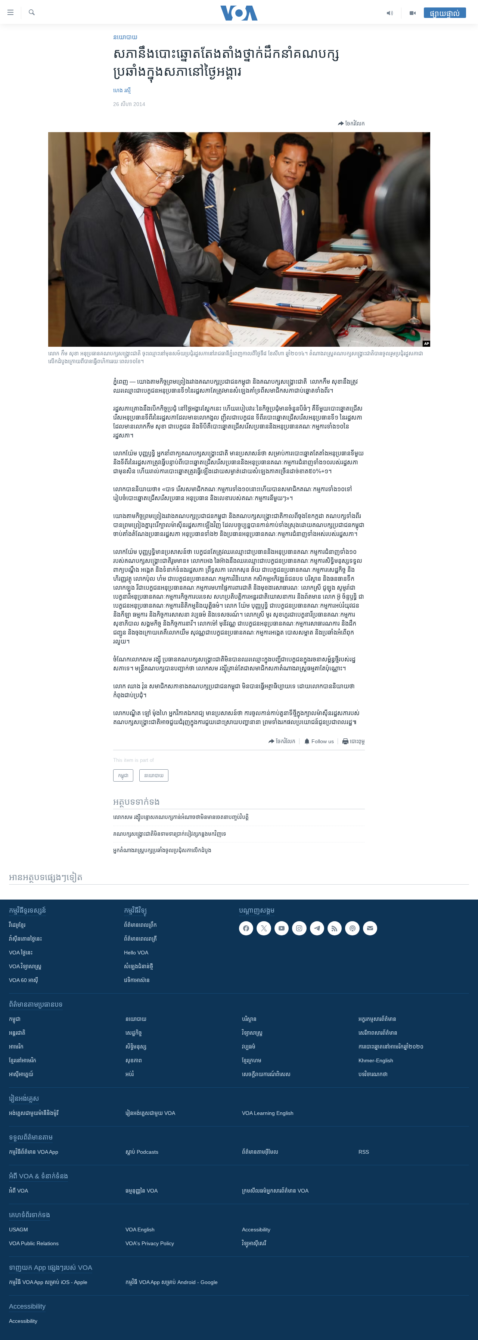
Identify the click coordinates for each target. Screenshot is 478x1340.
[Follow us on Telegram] (317, 928)
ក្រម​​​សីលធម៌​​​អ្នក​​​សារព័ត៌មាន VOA (275, 1191)
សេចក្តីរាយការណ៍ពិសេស (266, 1074)
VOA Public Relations (34, 1243)
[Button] (351, 123)
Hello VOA (136, 953)
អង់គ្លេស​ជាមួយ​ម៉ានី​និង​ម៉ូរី (33, 1113)
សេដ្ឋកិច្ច (133, 1033)
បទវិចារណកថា (373, 1074)
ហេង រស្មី (122, 90)
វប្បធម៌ (248, 1047)
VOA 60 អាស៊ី (23, 980)
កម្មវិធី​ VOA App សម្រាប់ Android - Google (171, 1282)
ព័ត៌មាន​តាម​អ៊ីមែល (260, 1152)
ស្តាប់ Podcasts (141, 1152)
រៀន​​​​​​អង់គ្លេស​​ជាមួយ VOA (150, 1113)
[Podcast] (352, 928)
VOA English (140, 1230)
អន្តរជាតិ (17, 1033)
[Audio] (390, 13)
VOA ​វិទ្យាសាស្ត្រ (25, 966)
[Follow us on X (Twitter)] (264, 928)
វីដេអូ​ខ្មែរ (17, 925)
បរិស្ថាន (249, 1019)
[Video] (412, 13)
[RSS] (335, 928)
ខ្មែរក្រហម (251, 1060)
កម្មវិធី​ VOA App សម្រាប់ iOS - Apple (48, 1282)
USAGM (18, 1230)
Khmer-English (375, 1060)
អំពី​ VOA (18, 1191)
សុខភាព (133, 1060)
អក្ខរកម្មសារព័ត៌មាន (377, 1019)
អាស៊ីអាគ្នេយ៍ (21, 1074)
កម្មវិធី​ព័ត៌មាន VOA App (33, 1152)
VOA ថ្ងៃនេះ (20, 953)
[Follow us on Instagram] (299, 928)
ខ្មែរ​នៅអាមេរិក (22, 1060)
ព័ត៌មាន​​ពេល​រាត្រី (140, 939)
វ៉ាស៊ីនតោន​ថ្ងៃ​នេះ (25, 939)
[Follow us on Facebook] (246, 928)
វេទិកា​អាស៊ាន (137, 980)
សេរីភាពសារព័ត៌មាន (377, 1033)
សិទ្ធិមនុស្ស (135, 1047)
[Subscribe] (370, 928)
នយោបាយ (125, 37)
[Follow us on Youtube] (281, 928)
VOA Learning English (268, 1113)
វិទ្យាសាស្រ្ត (252, 1033)
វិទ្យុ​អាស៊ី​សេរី (254, 1243)
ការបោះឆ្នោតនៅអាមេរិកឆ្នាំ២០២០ (390, 1047)
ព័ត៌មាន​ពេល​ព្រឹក (140, 925)
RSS (363, 1152)
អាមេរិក (16, 1047)
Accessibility (256, 1230)
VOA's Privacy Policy (149, 1243)
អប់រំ (129, 1074)
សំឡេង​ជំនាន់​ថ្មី (138, 966)
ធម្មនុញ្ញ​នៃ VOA (141, 1191)
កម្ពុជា (15, 1019)
